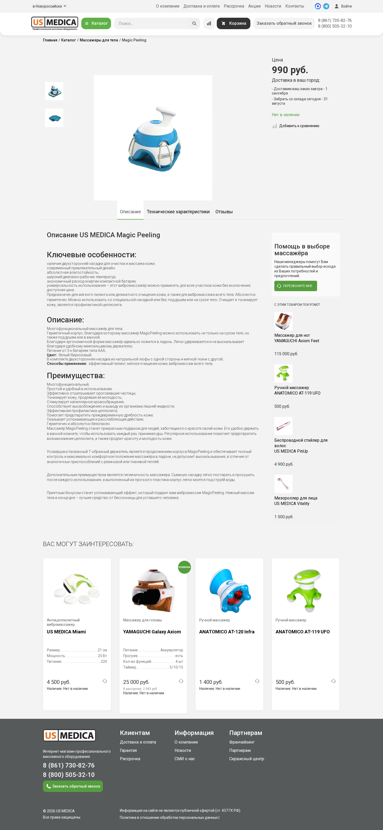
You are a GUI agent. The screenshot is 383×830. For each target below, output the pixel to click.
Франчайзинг (242, 742)
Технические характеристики (178, 211)
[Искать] (194, 23)
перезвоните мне (297, 286)
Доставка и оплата (201, 6)
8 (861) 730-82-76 (335, 20)
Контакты (294, 6)
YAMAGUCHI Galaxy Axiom (152, 631)
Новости (273, 6)
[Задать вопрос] (105, 681)
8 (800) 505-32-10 (335, 26)
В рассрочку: (140, 689)
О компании (167, 6)
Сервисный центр (246, 758)
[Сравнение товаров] (209, 23)
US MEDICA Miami (66, 631)
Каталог (100, 23)
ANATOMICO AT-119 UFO (297, 390)
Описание (130, 211)
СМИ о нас (185, 758)
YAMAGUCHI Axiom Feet (296, 338)
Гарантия (128, 750)
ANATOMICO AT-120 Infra (227, 631)
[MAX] (318, 6)
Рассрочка (234, 6)
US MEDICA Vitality (295, 501)
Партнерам (240, 750)
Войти (346, 6)
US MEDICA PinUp (301, 446)
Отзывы (224, 211)
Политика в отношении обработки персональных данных (169, 817)
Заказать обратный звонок (284, 23)
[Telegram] (326, 6)
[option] (54, 91)
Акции (254, 6)
